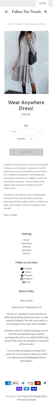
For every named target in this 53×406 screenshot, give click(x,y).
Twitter (27, 272)
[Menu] (6, 11)
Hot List (26, 253)
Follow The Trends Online (35, 396)
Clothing (26, 246)
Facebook (27, 268)
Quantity (21, 138)
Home (10, 24)
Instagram (28, 278)
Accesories (26, 250)
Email (27, 282)
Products (19, 24)
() (42, 3)
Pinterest (27, 275)
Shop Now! (26, 243)
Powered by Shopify (26, 399)
